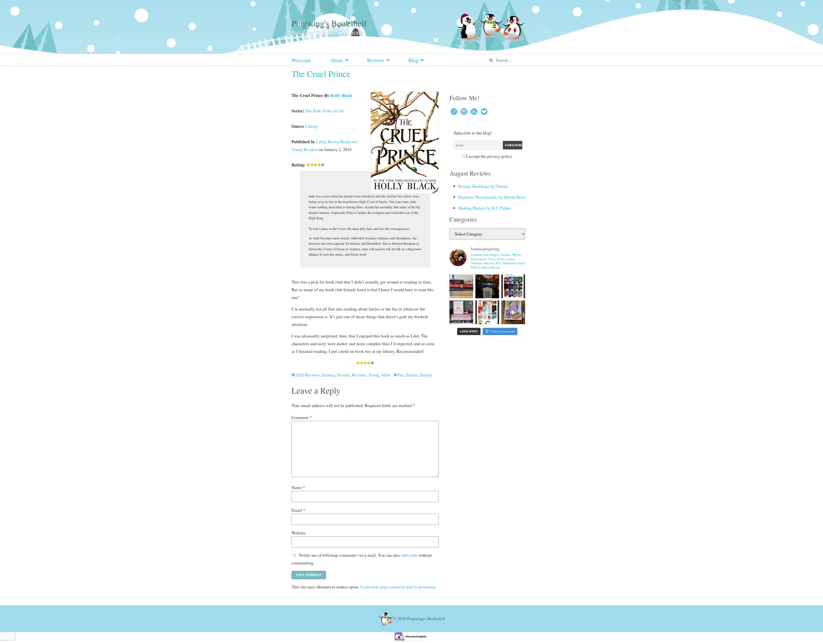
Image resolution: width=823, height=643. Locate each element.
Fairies (412, 375)
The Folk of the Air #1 (324, 111)
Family (426, 375)
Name (298, 487)
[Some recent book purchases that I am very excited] (461, 286)
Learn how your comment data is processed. (398, 587)
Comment (301, 417)
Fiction (343, 375)
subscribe (409, 555)
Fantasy (328, 375)
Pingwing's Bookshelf (329, 23)
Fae (401, 375)
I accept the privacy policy (488, 156)
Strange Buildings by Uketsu (483, 186)
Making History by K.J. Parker (484, 208)
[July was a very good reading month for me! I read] (513, 286)
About (336, 60)
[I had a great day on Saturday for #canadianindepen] (461, 312)
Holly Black (341, 95)
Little (321, 142)
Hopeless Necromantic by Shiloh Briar (491, 197)
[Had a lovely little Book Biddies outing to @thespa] (513, 312)
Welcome (301, 60)
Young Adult (379, 375)
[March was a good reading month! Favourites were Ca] (487, 312)
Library (311, 126)
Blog (413, 60)
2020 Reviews (308, 375)
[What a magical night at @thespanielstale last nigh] (487, 286)
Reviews (375, 60)
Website (298, 533)
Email (298, 510)
